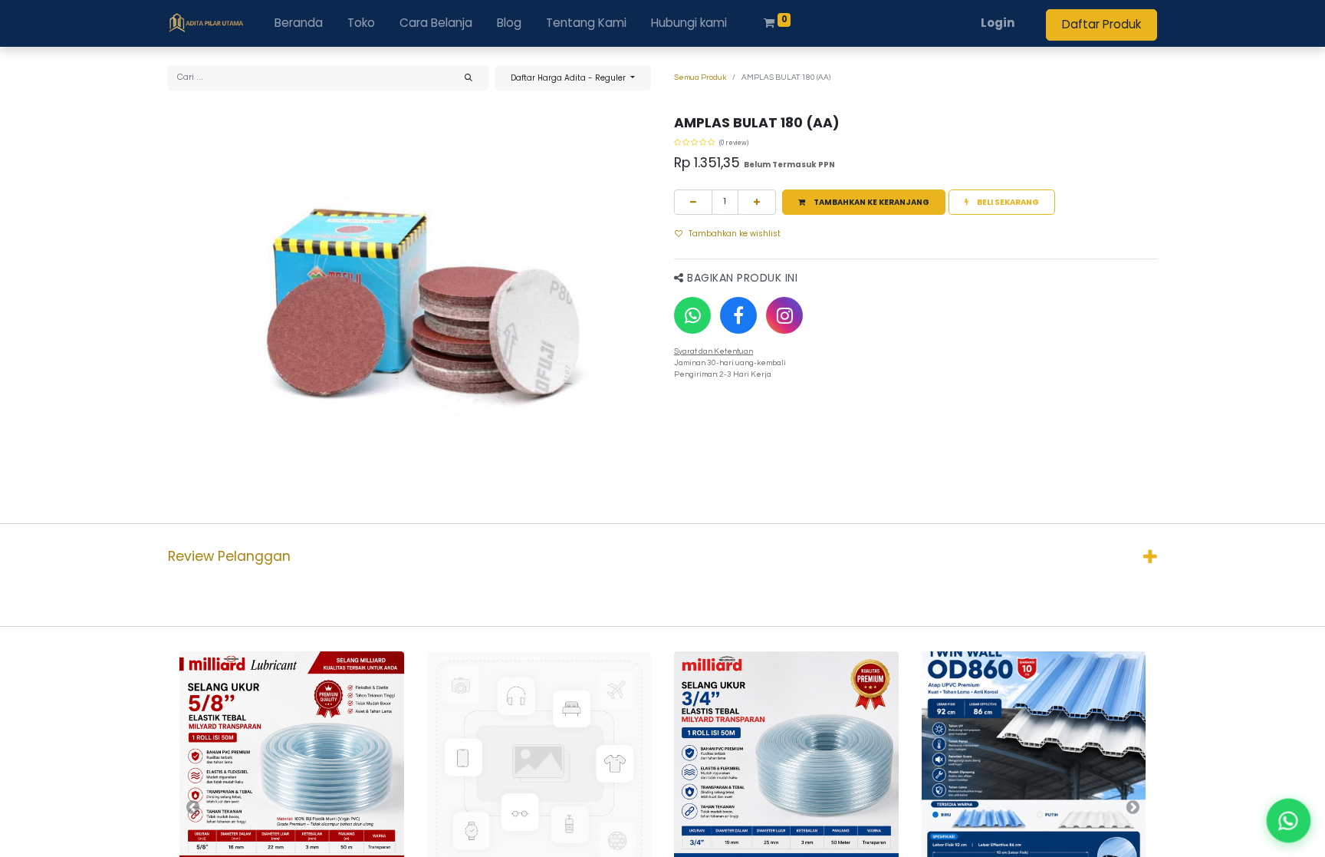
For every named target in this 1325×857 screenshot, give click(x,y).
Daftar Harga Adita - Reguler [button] (569, 78)
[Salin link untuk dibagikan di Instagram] (784, 315)
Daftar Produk (1101, 24)
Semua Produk (700, 77)
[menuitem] (298, 23)
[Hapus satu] (693, 202)
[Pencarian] (468, 78)
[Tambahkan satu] (757, 202)
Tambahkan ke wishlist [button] (735, 233)
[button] (863, 202)
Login (998, 23)
